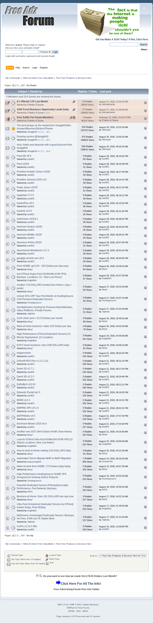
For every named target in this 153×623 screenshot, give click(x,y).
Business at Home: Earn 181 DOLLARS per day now (45, 496)
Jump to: (94, 556)
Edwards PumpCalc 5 (28, 392)
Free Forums (83, 608)
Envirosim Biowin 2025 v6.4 (32, 423)
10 (47, 132)
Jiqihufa (31, 313)
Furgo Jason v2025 (27, 187)
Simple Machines (90, 604)
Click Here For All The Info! (81, 583)
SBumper (106, 130)
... (20, 85)
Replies (82, 91)
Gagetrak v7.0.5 (25, 195)
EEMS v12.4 (23, 400)
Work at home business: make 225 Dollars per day (44, 326)
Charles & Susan (35, 104)
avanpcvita (107, 461)
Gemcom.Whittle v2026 (29, 234)
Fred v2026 (23, 163)
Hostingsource (34, 302)
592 (23, 85)
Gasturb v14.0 (24, 211)
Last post (106, 91)
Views (93, 91)
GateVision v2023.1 (27, 219)
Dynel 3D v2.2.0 (25, 376)
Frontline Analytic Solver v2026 (33, 171)
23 (47, 151)
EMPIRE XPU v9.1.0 (28, 407)
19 (47, 140)
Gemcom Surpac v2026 (29, 226)
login (32, 45)
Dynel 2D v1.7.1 (25, 368)
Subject (22, 91)
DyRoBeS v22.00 (26, 384)
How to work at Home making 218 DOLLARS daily (44, 450)
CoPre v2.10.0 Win (27, 526)
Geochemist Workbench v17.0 (33, 250)
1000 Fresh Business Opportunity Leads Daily (43, 109)
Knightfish (32, 280)
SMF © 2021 (76, 604)
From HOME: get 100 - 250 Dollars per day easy (43, 266)
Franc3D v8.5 (24, 156)
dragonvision (24, 352)
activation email (31, 48)
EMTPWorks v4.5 (26, 415)
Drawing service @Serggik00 (32, 136)
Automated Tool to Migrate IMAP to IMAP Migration (44, 458)
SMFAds (70, 608)
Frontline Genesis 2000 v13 (32, 179)
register (41, 45)
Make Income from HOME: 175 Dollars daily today (44, 466)
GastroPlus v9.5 (25, 203)
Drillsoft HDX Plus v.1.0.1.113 (32, 360)
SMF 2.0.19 (63, 604)
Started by (36, 91)
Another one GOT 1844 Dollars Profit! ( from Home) (44, 431)
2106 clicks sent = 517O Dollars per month (40, 318)
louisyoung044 (34, 462)
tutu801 (30, 159)
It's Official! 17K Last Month (32, 101)
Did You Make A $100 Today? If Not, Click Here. (122, 39)
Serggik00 (32, 132)
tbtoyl (29, 269)
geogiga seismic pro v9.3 (30, 258)
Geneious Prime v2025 (29, 242)
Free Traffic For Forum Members (35, 117)
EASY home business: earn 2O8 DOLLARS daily (43, 345)
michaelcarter (108, 104)
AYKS (29, 491)
